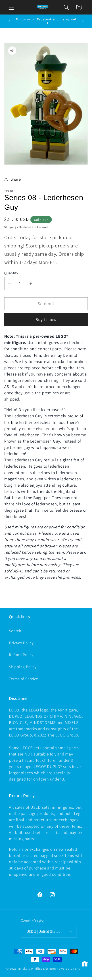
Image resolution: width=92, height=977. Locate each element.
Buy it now (46, 319)
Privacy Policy (21, 642)
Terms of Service (23, 678)
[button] (11, 7)
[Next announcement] (83, 21)
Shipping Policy (22, 666)
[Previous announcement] (9, 21)
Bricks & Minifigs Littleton (37, 968)
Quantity (11, 272)
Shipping (10, 227)
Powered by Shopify (71, 968)
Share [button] (16, 179)
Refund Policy (21, 654)
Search (15, 630)
